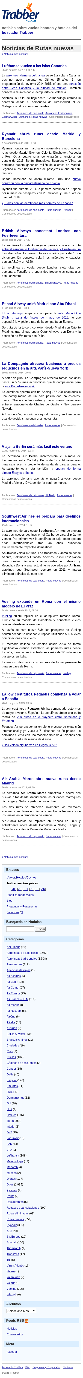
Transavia (13, 1254)
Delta (10, 1074)
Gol (9, 1103)
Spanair (12, 1242)
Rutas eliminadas (18, 1213)
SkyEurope (14, 1236)
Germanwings (10, 116)
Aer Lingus (13, 947)
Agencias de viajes (18, 970)
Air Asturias (14, 976)
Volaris (11, 1283)
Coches (31, 877)
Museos (12, 1173)
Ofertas (11, 1178)
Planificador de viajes (20, 895)
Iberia (10, 1120)
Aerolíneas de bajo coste (30, 113)
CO (26, 889)
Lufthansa (24, 116)
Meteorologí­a (15, 1161)
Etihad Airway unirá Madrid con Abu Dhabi (39, 304)
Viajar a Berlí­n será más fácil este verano (37, 447)
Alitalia (11, 1022)
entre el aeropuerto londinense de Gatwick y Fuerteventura (41, 249)
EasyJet (12, 1080)
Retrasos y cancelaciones (23, 1207)
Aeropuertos (14, 964)
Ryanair (67, 210)
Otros (10, 1184)
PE (31, 889)
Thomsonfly (14, 1248)
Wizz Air (12, 1294)
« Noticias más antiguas (15, 54)
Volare (11, 1271)
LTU (9, 1149)
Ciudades (13, 1045)
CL (37, 889)
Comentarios (15, 1334)
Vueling (7, 616)
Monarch (12, 1167)
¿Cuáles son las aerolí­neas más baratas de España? (37, 203)
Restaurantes (15, 1202)
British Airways (53, 282)
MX (14, 889)
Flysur (10, 1092)
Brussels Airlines (17, 1039)
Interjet (11, 1126)
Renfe (10, 1196)
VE (19, 889)
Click (10, 1051)
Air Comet (13, 987)
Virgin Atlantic (15, 1265)
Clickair (11, 1057)
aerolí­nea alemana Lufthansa (25, 75)
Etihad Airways (12, 313)
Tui (9, 1259)
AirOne (11, 1016)
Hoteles (21, 877)
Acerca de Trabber (12, 1367)
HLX (9, 1109)
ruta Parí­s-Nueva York (20, 386)
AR (43, 889)
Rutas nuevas (39, 116)
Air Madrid (13, 1005)
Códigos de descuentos (21, 1063)
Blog (9, 900)
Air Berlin (50, 495)
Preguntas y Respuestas (22, 906)
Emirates (12, 1086)
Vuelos (11, 877)
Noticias (12, 1328)
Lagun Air (13, 1138)
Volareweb (13, 1277)
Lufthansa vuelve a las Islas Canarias (34, 66)
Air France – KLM (17, 999)
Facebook (13, 912)
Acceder (12, 1351)
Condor (11, 1068)
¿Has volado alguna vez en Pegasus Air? (29, 745)
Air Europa (13, 993)
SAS (9, 1231)
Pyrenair (12, 1190)
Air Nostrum (14, 1010)
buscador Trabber (17, 33)
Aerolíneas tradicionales (58, 113)
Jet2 (9, 1132)
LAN (9, 1144)
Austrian (12, 1028)
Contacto (68, 1367)
